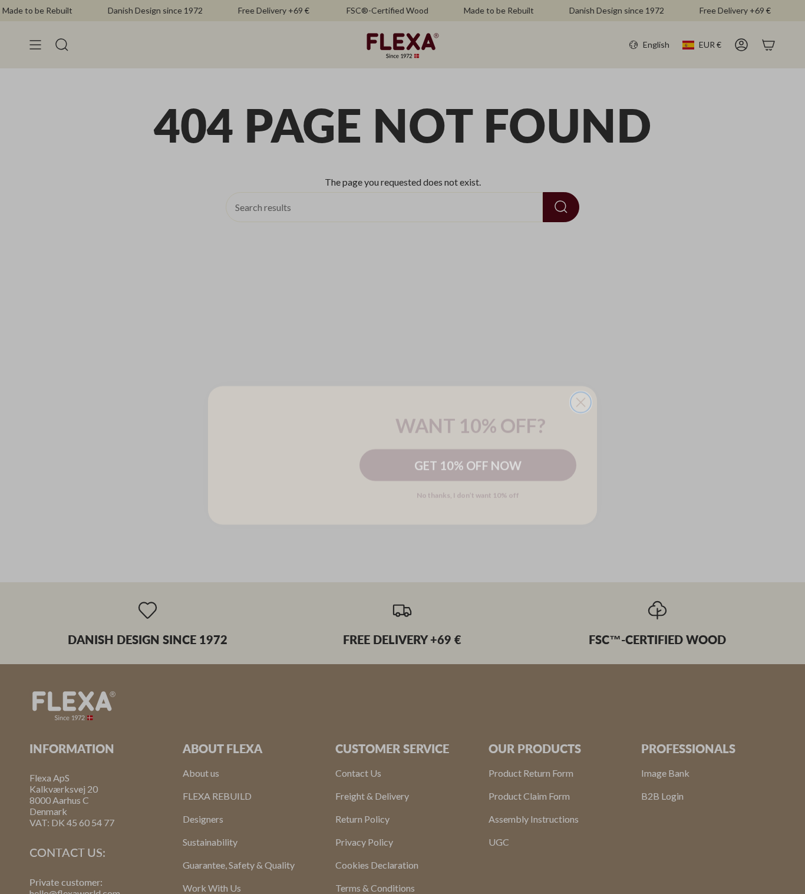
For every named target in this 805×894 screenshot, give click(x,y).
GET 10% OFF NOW (468, 457)
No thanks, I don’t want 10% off (468, 486)
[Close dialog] (580, 366)
